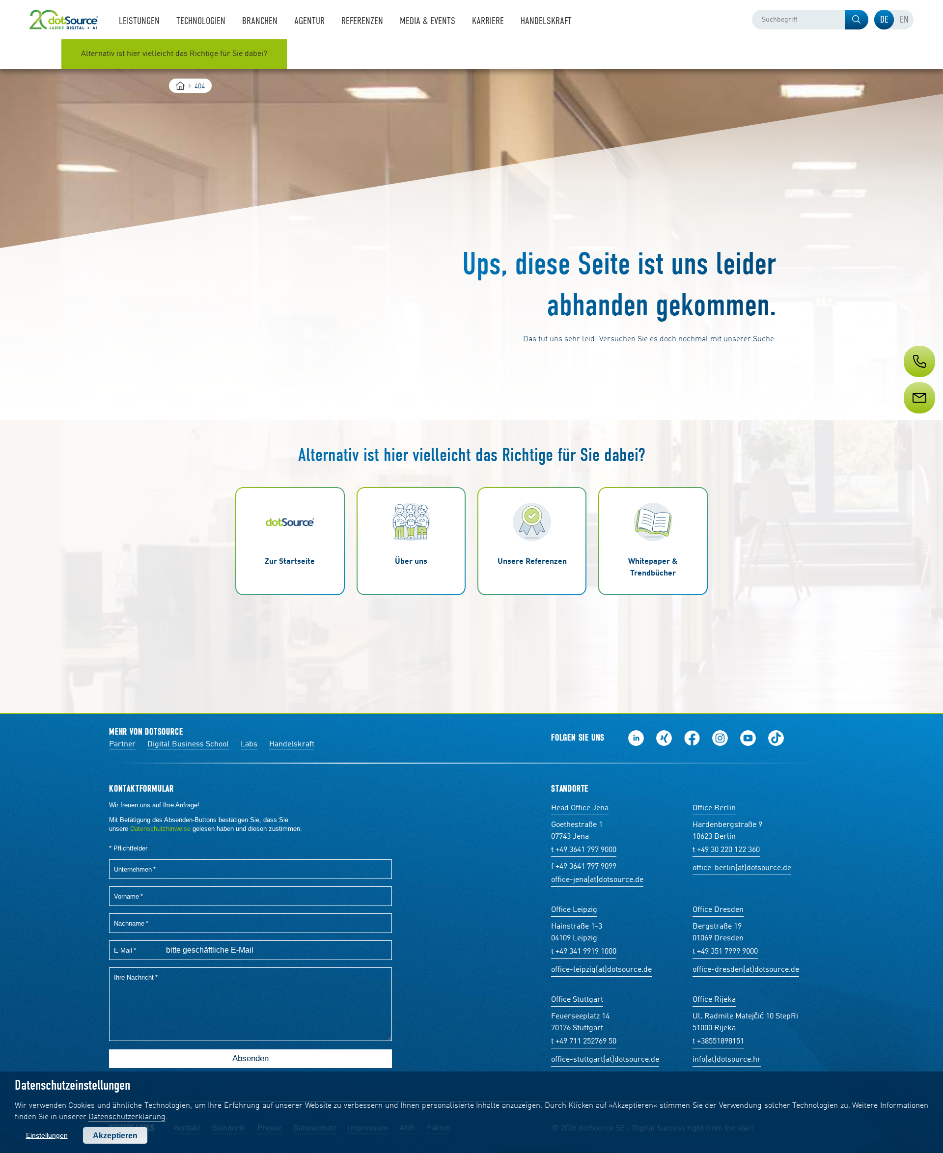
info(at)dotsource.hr (727, 1060)
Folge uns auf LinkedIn (636, 738)
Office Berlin (714, 808)
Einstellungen (47, 1135)
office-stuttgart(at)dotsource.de (605, 1060)
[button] (856, 19)
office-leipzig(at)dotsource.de (601, 970)
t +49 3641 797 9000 (583, 850)
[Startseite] (180, 86)
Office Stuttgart (577, 1000)
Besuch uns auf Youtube (748, 738)
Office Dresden (718, 910)
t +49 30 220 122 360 (726, 850)
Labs (249, 744)
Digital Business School (188, 744)
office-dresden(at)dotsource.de (746, 970)
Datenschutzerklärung (127, 1117)
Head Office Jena (580, 808)
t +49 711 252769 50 (583, 1041)
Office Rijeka (714, 1000)
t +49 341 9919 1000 (583, 952)
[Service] (918, 416)
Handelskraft (291, 744)
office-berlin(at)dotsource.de (742, 868)
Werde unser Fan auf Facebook (692, 738)
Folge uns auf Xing (664, 738)
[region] (471, 54)
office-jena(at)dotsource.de (597, 880)
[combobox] (810, 19)
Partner (122, 744)
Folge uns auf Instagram (720, 738)
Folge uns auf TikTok (776, 738)
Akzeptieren (115, 1135)
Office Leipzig (574, 910)
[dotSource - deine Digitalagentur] (63, 19)
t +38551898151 (718, 1041)
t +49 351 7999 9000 (725, 952)
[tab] (884, 19)
